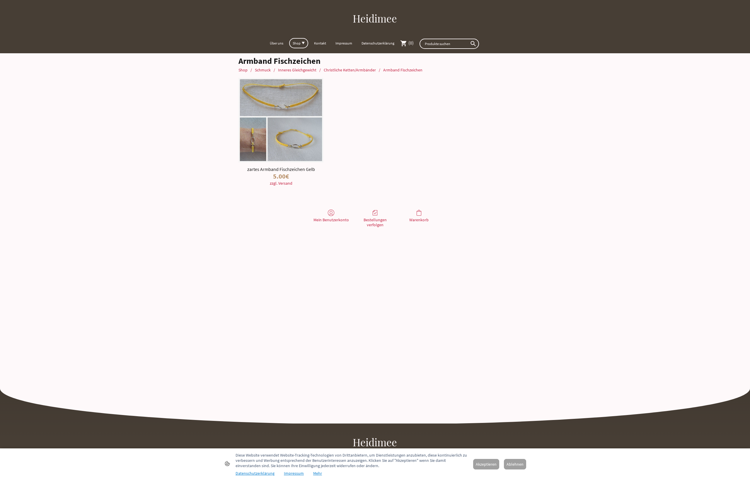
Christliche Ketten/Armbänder (350, 70)
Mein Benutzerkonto (331, 219)
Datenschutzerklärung (255, 473)
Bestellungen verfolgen (375, 222)
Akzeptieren (486, 464)
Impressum (294, 473)
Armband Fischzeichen (402, 70)
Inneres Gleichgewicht (297, 70)
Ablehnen (515, 464)
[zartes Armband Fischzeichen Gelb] (280, 120)
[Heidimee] (375, 30)
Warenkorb (419, 219)
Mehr (317, 473)
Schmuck (263, 70)
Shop (243, 70)
